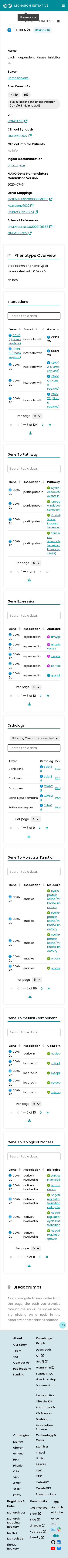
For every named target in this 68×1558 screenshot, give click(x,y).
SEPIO (17, 1489)
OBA (16, 1471)
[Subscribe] (53, 1529)
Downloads (44, 1350)
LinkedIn (36, 1525)
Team (17, 1351)
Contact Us (21, 1363)
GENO (17, 1483)
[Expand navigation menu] (63, 5)
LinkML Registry (13, 1547)
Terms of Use (45, 1395)
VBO (16, 1477)
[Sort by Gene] (19, 329)
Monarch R (44, 1367)
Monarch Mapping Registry (13, 1523)
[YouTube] (53, 1548)
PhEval (40, 1452)
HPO (16, 1459)
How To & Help (46, 1379)
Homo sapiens (18, 78)
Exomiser (42, 1446)
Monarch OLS (16, 1512)
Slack (34, 1514)
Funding (18, 1374)
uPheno (18, 1453)
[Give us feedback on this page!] (62, 1325)
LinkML (40, 1458)
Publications (22, 1369)
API (38, 1356)
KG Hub (12, 1533)
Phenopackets (46, 1494)
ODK (39, 1476)
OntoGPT (42, 1482)
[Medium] (56, 1535)
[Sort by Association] (42, 329)
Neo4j (40, 1361)
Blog (33, 1519)
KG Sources (44, 1413)
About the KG (45, 1407)
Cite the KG (44, 1401)
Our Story (20, 1345)
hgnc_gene (16, 165)
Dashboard (44, 1419)
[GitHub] (53, 1542)
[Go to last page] (49, 425)
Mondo (18, 1442)
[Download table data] (29, 433)
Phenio (18, 1465)
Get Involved (39, 1508)
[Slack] (59, 1529)
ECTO (17, 1495)
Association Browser (44, 1427)
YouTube (36, 1531)
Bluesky (35, 1537)
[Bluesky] (59, 1548)
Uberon (18, 1448)
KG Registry (15, 1538)
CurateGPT (44, 1488)
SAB (16, 1356)
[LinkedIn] (59, 1542)
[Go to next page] (42, 425)
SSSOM (41, 1464)
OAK (39, 1470)
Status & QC (44, 1373)
